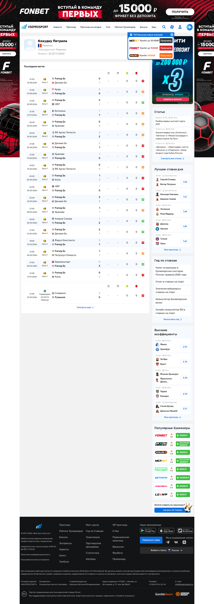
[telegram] (167, 542)
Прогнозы (71, 27)
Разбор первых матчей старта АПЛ (172, 121)
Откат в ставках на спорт (170, 281)
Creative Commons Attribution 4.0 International (83, 571)
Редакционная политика (121, 539)
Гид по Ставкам (94, 531)
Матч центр (92, 525)
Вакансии (118, 546)
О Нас (116, 531)
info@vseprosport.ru (184, 584)
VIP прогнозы (120, 525)
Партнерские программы (93, 545)
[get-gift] (172, 27)
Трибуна (64, 561)
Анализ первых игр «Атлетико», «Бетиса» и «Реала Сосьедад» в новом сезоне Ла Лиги (172, 134)
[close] (172, 34)
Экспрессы (65, 543)
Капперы (91, 559)
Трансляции (93, 537)
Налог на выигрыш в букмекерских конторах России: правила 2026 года (171, 271)
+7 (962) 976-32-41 (157, 584)
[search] (164, 27)
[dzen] (184, 542)
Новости (57, 27)
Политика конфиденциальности (35, 554)
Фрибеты (118, 553)
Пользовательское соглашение (35, 560)
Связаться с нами (151, 540)
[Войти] (180, 27)
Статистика (92, 553)
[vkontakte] (176, 542)
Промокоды (119, 559)
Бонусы (143, 27)
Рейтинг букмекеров (125, 27)
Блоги (62, 555)
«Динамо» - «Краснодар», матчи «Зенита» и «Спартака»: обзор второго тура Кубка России (172, 148)
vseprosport (34, 27)
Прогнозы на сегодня (90, 27)
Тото (108, 27)
